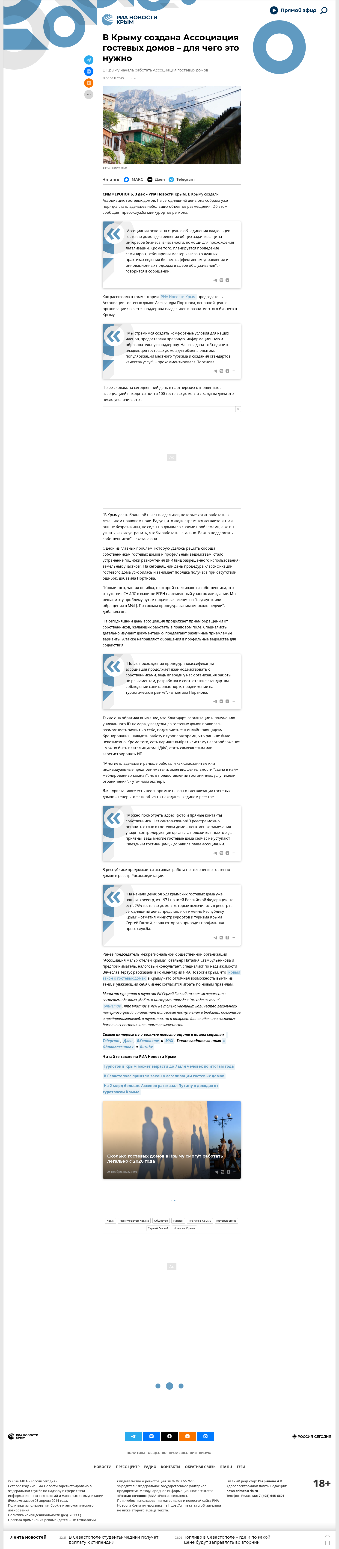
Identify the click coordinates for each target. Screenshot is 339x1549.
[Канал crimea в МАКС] (205, 1436)
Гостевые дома (226, 1220)
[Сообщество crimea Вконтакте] (151, 1436)
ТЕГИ (241, 1467)
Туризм (178, 1220)
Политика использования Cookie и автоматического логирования (51, 1508)
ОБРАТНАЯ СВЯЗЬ (200, 1467)
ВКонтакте (148, 1041)
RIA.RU (226, 1467)
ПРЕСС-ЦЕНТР (128, 1467)
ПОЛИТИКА (136, 1453)
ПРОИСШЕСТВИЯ (183, 1453)
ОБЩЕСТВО (157, 1453)
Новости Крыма (184, 1228)
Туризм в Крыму (199, 1220)
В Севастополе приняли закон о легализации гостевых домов (164, 1076)
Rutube (146, 1047)
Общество (161, 1220)
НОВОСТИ (102, 1467)
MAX (169, 1041)
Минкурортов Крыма (134, 1220)
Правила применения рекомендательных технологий (52, 1520)
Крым (110, 1220)
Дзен (128, 1041)
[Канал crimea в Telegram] (133, 1436)
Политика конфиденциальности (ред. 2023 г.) (44, 1515)
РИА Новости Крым (178, 297)
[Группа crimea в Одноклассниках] (187, 1436)
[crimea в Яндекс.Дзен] (169, 1436)
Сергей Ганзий (158, 1228)
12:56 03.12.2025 (113, 78)
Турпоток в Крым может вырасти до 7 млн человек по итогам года (169, 1067)
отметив (112, 1007)
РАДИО (150, 1467)
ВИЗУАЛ (205, 1453)
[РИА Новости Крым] (129, 19)
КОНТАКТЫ (170, 1467)
